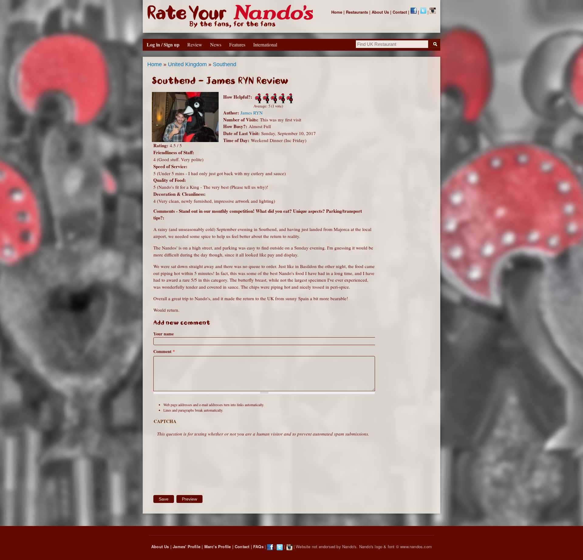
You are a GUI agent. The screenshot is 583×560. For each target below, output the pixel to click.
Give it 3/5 (273, 98)
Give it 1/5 (257, 98)
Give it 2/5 (265, 98)
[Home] (231, 16)
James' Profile (186, 546)
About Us (380, 12)
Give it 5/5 (289, 98)
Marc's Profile (217, 546)
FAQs (258, 546)
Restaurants (357, 12)
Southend (224, 64)
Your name (163, 334)
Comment (164, 351)
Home (336, 12)
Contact (400, 12)
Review (194, 44)
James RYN (251, 113)
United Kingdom (187, 64)
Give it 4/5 (281, 98)
